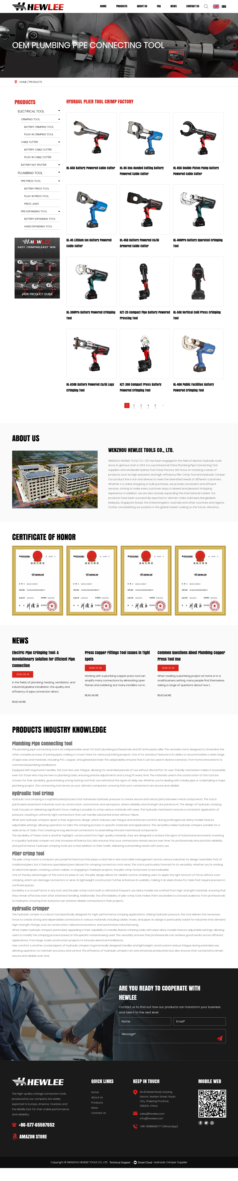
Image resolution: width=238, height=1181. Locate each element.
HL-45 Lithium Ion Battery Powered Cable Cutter (89, 243)
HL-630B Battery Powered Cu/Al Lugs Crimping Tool (90, 387)
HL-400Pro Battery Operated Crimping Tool (198, 243)
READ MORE (70, 695)
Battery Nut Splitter (33, 165)
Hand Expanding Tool (38, 226)
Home (103, 6)
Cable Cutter (29, 142)
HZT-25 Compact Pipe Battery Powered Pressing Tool (145, 315)
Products (121, 6)
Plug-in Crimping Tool (38, 134)
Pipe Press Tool (31, 181)
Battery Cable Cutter (38, 149)
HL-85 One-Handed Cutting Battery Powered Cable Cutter (142, 171)
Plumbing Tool (30, 173)
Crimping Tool (30, 119)
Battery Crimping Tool (39, 127)
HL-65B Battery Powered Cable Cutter (90, 168)
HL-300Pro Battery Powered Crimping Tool (90, 315)
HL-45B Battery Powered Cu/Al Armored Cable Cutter (139, 243)
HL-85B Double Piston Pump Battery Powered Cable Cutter (196, 171)
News (173, 6)
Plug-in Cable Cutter (37, 157)
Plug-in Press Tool (36, 196)
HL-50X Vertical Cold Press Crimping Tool (197, 315)
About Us (142, 6)
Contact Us (192, 6)
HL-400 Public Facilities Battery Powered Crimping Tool (193, 387)
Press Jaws (31, 204)
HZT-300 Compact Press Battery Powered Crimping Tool (140, 387)
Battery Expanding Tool (39, 219)
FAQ (159, 6)
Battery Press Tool (36, 188)
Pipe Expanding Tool (34, 211)
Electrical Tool (31, 111)
